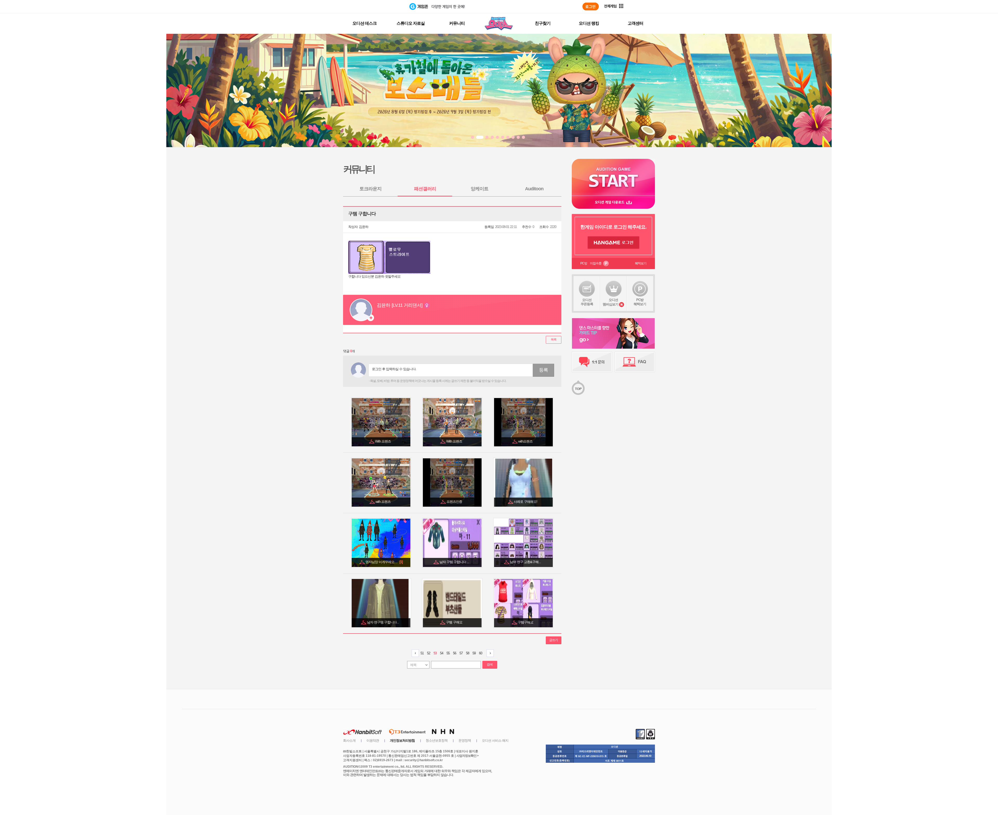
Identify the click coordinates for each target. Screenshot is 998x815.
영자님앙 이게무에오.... (384, 562)
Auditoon (534, 188)
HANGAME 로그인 (613, 242)
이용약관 (372, 740)
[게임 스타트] (613, 177)
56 (454, 653)
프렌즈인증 (455, 502)
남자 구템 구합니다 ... (454, 562)
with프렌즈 (525, 441)
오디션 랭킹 (589, 23)
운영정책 (464, 740)
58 (467, 653)
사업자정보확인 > (467, 756)
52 (428, 653)
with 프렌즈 (383, 502)
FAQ (635, 361)
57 (461, 653)
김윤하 (363, 227)
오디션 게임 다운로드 (613, 202)
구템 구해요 (454, 622)
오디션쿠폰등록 (587, 302)
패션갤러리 (425, 188)
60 (480, 653)
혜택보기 (640, 263)
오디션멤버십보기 (610, 302)
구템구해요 (526, 622)
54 (441, 653)
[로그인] (590, 6)
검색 (490, 664)
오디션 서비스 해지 (495, 740)
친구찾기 (542, 23)
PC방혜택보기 (640, 302)
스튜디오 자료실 (411, 23)
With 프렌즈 (383, 441)
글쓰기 (553, 640)
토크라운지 (370, 188)
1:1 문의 (592, 361)
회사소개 (349, 740)
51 (422, 653)
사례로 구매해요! (526, 502)
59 (474, 653)
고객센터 (635, 23)
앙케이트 (479, 188)
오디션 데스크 (364, 23)
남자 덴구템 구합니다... (383, 622)
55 (448, 653)
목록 (553, 339)
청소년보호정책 (437, 740)
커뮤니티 (457, 23)
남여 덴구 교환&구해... (526, 562)
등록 (543, 370)
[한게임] (388, 6)
